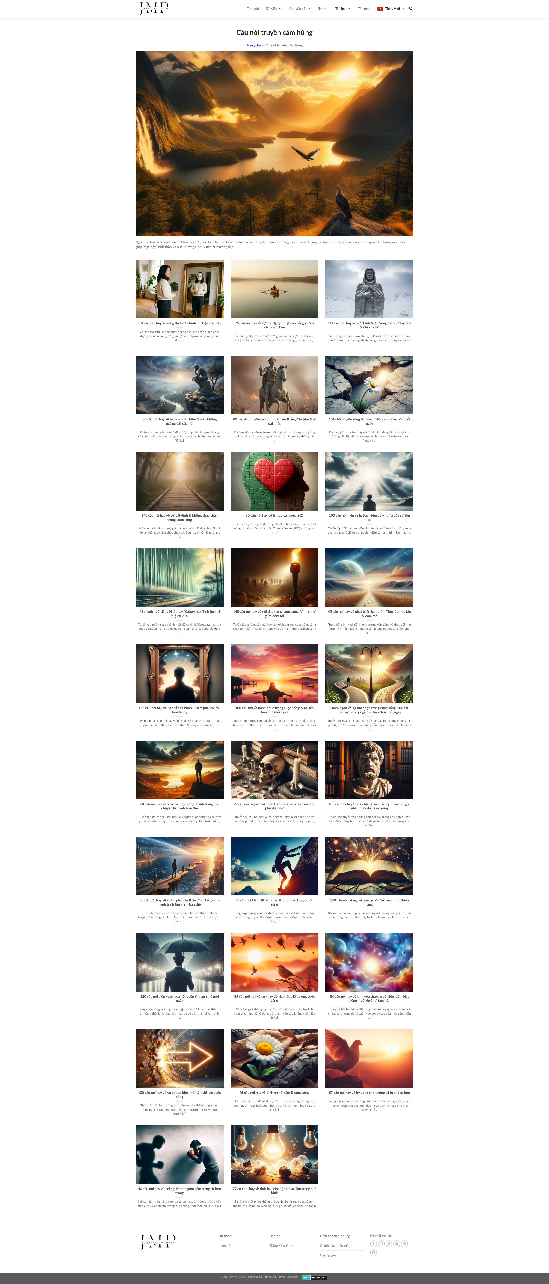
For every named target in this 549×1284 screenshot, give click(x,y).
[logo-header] (154, 8)
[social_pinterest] (404, 1243)
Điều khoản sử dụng (335, 1236)
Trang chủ (253, 45)
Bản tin (323, 8)
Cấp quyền (328, 1255)
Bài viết (271, 8)
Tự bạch (253, 8)
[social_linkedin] (373, 1252)
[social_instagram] (381, 1243)
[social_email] (396, 1243)
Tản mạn (364, 8)
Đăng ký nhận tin (282, 1245)
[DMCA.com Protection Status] (314, 1277)
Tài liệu (340, 8)
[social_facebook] (373, 1243)
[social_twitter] (389, 1243)
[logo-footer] (158, 1242)
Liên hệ (225, 1245)
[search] (410, 9)
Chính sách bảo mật (335, 1245)
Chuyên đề (297, 8)
